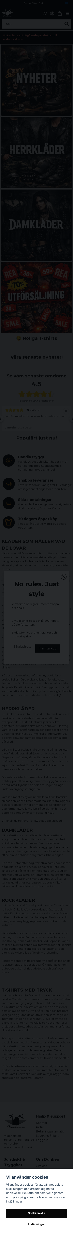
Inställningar (36, 1224)
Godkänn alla (36, 1213)
